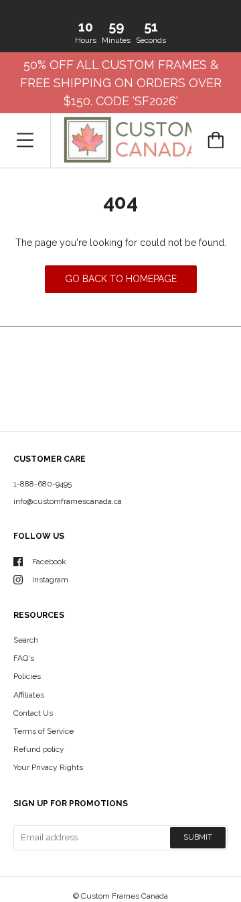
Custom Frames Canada (124, 896)
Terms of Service (43, 731)
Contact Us (33, 713)
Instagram (50, 579)
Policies (27, 676)
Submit (197, 837)
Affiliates (28, 695)
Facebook (49, 561)
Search (25, 640)
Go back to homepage (121, 278)
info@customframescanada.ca (67, 501)
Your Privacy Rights (48, 767)
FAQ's (23, 658)
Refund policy (38, 749)
